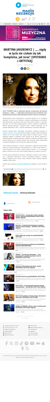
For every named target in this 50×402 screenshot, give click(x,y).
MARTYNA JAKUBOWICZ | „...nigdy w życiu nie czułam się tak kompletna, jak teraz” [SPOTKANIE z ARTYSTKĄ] (25, 55)
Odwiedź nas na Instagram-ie (35, 24)
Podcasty (15, 24)
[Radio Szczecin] (25, 12)
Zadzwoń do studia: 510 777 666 (11, 325)
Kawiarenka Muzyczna (15, 42)
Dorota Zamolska (28, 65)
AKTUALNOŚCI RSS (35, 202)
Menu (48, 24)
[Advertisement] (13, 371)
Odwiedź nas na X (33, 24)
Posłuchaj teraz (33, 329)
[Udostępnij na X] (25, 68)
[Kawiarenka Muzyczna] (25, 33)
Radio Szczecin (6, 42)
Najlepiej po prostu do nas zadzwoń (28, 24)
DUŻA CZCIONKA (34, 333)
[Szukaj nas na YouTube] (32, 341)
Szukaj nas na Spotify (40, 24)
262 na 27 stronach (25, 318)
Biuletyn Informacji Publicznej (36, 327)
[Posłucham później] (27, 171)
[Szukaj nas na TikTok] (21, 341)
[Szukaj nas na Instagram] (16, 341)
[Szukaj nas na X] (11, 341)
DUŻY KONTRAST (34, 334)
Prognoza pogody (8, 331)
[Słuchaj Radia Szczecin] (18, 5)
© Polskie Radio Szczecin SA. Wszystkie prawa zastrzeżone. (15, 355)
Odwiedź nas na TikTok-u (37, 24)
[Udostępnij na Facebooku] (22, 68)
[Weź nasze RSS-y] (27, 346)
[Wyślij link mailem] (28, 68)
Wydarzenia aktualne (25, 42)
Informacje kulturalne (27, 193)
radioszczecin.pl (7, 333)
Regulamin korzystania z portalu (36, 355)
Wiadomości (7, 24)
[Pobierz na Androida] (38, 341)
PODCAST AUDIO (11, 203)
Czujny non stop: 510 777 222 (10, 327)
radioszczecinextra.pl (8, 334)
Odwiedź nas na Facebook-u (30, 24)
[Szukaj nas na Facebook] (7, 341)
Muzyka (21, 24)
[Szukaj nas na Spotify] (26, 341)
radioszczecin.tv (33, 325)
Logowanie (32, 331)
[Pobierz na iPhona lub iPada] (43, 341)
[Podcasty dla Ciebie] (22, 346)
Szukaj (44, 24)
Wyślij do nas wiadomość (42, 24)
